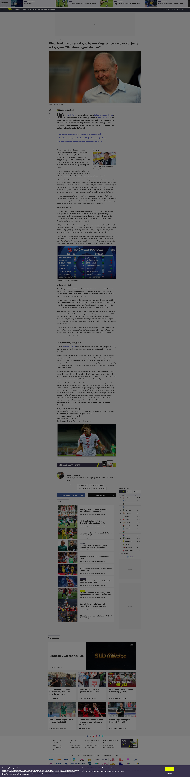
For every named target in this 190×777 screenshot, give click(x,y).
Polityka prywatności (25, 774)
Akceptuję (169, 769)
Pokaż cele (169, 773)
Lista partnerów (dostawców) (89, 773)
